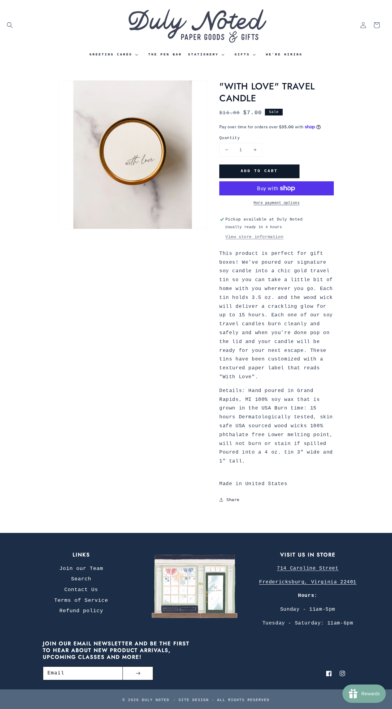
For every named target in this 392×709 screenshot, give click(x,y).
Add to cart (259, 171)
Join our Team (81, 568)
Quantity (229, 138)
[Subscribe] (138, 673)
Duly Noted (155, 700)
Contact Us (81, 590)
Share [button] (232, 499)
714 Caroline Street (307, 568)
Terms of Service (81, 600)
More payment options (277, 203)
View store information (254, 236)
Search (81, 579)
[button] (10, 25)
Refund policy (81, 611)
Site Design (194, 700)
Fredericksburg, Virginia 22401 (307, 582)
